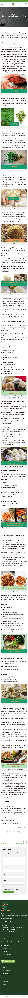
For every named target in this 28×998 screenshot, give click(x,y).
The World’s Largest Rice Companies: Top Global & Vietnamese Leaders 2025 (21, 841)
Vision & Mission (6, 970)
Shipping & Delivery (7, 954)
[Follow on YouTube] (10, 921)
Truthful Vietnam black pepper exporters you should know (6, 841)
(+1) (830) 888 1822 (8, 935)
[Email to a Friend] (15, 832)
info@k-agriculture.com (8, 940)
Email (4, 874)
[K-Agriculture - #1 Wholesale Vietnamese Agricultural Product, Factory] (14, 4)
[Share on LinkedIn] (20, 832)
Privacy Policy (6, 957)
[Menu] (2, 4)
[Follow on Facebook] (1, 921)
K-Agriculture (21, 19)
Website (4, 880)
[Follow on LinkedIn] (8, 921)
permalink (23, 836)
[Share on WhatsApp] (8, 832)
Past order (5, 984)
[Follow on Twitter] (5, 921)
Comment (5, 856)
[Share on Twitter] (13, 832)
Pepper (15, 14)
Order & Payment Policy (8, 948)
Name (4, 867)
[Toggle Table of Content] (14, 43)
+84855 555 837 (10, 817)
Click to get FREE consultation (14, 0)
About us (5, 967)
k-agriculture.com (7, 938)
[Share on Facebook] (10, 832)
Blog (12, 14)
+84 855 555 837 (10, 932)
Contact (4, 976)
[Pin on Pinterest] (18, 832)
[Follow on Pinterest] (6, 921)
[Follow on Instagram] (3, 921)
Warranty (5, 951)
